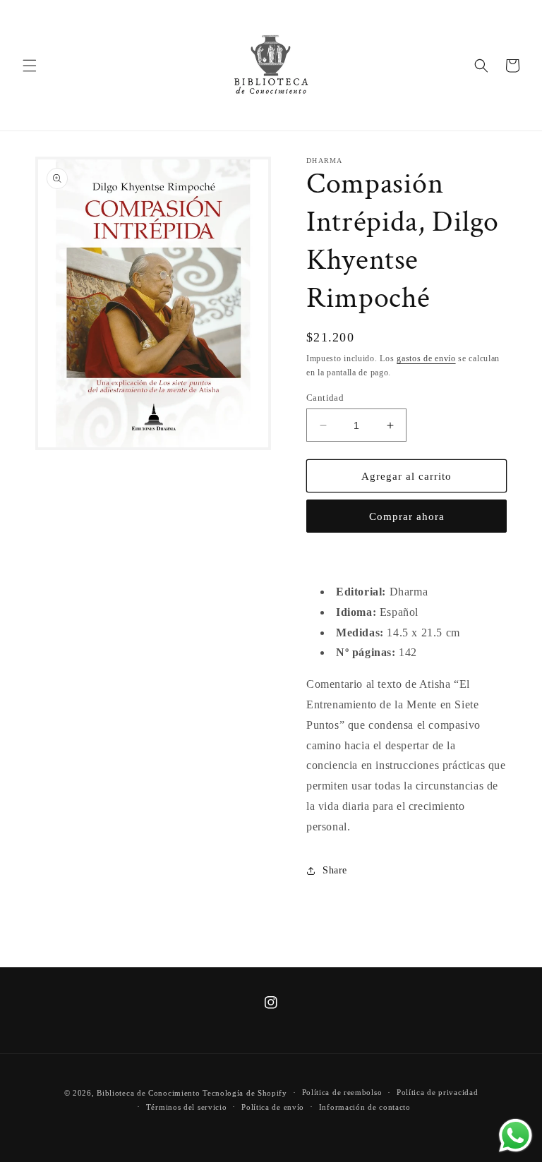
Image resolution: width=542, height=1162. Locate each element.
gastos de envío (426, 358)
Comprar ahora (407, 516)
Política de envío (272, 1107)
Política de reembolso (342, 1092)
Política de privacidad (437, 1092)
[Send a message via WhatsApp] (515, 1135)
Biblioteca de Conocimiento (148, 1093)
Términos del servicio (186, 1107)
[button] (29, 65)
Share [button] (335, 870)
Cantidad (325, 397)
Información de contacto (365, 1107)
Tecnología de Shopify (245, 1093)
